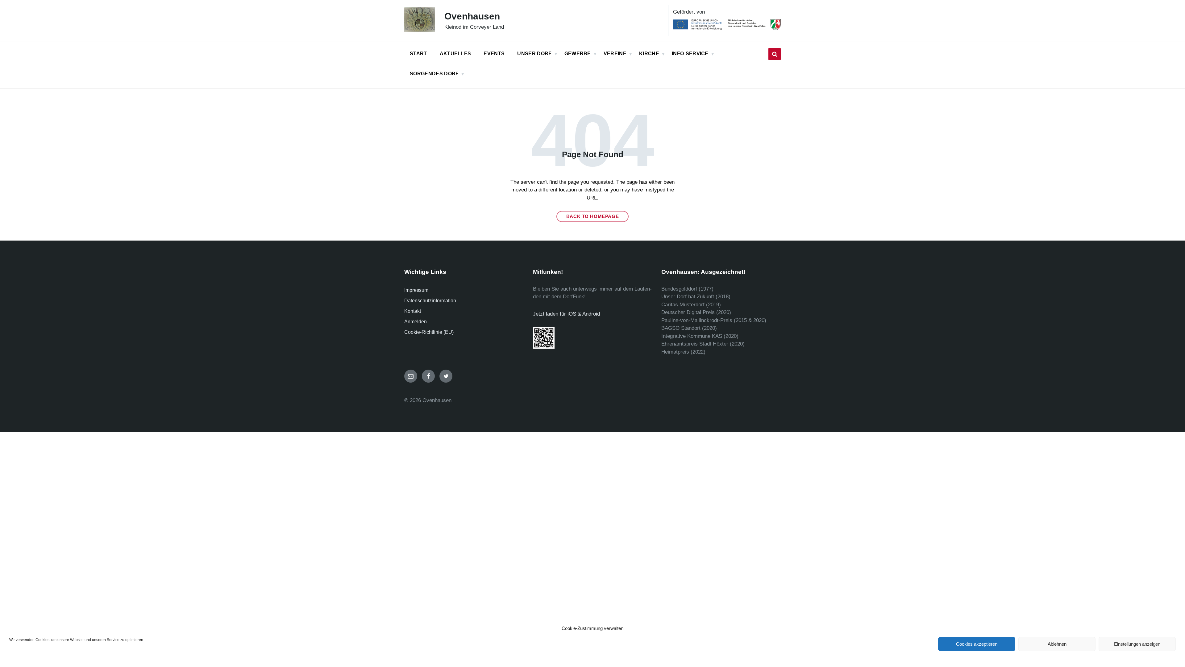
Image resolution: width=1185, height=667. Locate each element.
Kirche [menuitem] (649, 53)
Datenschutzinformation (430, 300)
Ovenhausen (472, 16)
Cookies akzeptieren (976, 644)
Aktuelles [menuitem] (455, 53)
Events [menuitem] (494, 53)
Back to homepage (592, 216)
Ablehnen (1057, 644)
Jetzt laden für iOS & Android (566, 314)
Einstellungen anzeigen (1137, 644)
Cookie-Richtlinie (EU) (429, 332)
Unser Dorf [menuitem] (534, 53)
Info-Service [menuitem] (690, 53)
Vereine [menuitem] (615, 53)
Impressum (416, 290)
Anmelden (415, 321)
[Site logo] (419, 30)
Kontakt (412, 311)
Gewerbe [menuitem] (577, 53)
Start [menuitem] (418, 53)
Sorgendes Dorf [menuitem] (434, 73)
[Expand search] (774, 54)
